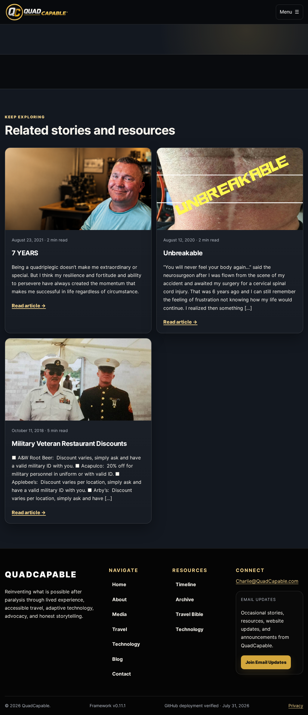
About (119, 599)
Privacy (295, 705)
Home (119, 584)
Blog (117, 659)
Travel (119, 629)
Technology (126, 644)
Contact (121, 674)
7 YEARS (25, 253)
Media (119, 614)
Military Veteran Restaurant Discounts (69, 443)
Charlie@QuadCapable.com (267, 581)
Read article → (29, 306)
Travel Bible (189, 614)
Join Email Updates (265, 662)
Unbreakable (182, 253)
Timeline (186, 584)
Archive (185, 599)
